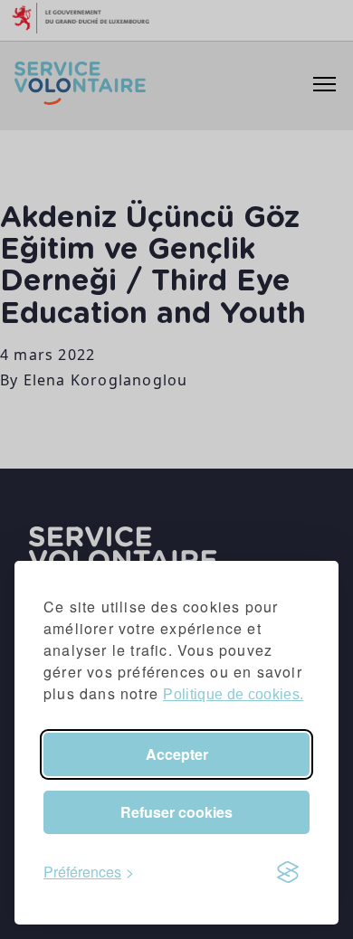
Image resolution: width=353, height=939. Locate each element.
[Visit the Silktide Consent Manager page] (288, 872)
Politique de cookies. (233, 694)
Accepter (177, 754)
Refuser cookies (176, 811)
